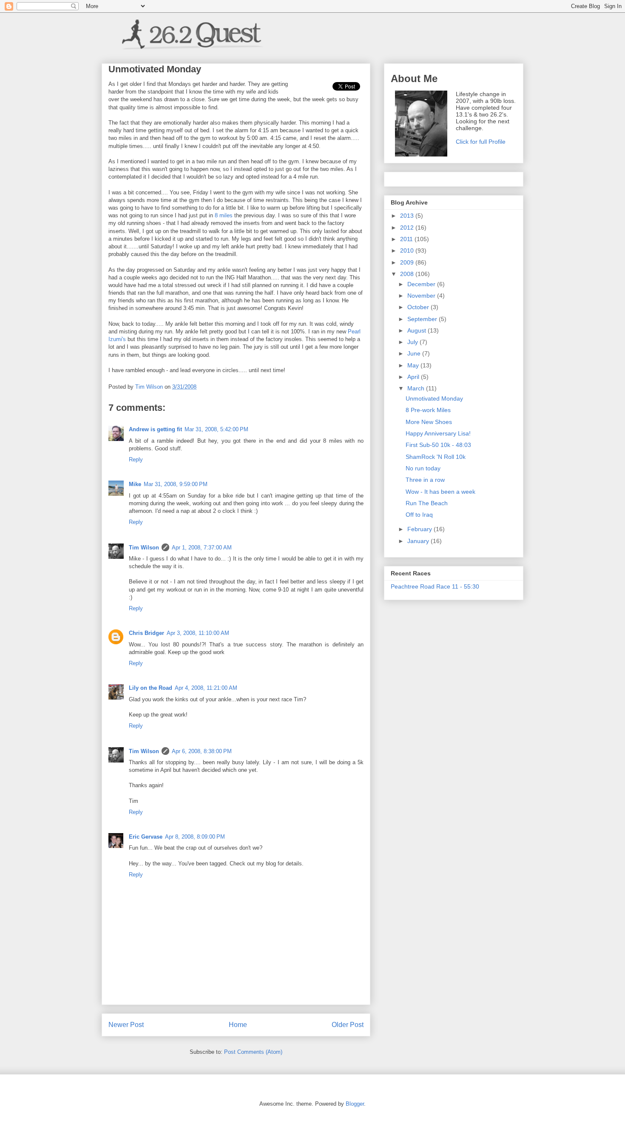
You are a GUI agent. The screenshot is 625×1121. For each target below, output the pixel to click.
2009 (407, 262)
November (422, 295)
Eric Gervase (145, 837)
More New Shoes (429, 421)
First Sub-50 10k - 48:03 (438, 444)
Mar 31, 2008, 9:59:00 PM (175, 484)
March (416, 388)
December (422, 284)
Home (238, 1024)
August (417, 330)
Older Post (348, 1024)
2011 (407, 239)
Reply (136, 459)
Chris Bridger (146, 633)
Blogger (355, 1104)
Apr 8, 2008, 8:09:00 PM (195, 837)
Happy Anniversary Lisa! (438, 433)
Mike (135, 484)
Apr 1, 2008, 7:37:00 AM (202, 547)
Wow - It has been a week (440, 491)
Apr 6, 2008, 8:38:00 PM (202, 751)
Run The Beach (427, 503)
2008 (407, 273)
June (414, 353)
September (423, 319)
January (419, 541)
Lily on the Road (150, 688)
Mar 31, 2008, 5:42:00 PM (216, 429)
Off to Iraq (419, 514)
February (420, 529)
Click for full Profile (481, 141)
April (414, 376)
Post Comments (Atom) (253, 1052)
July (413, 342)
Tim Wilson (144, 547)
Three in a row (425, 479)
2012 (407, 227)
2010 (407, 250)
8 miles (224, 215)
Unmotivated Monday (434, 398)
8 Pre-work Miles (428, 410)
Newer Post (126, 1024)
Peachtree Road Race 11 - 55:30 (435, 586)
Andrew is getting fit (155, 429)
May (413, 365)
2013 (407, 215)
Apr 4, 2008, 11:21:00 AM (206, 688)
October (419, 307)
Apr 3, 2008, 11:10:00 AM (198, 633)
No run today (423, 468)
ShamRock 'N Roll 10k (436, 456)
